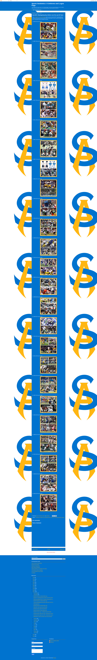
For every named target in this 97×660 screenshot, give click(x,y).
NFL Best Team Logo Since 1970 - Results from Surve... (44, 613)
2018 (34, 590)
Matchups (47, 517)
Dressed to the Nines (35, 564)
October (35, 618)
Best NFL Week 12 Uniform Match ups (40, 596)
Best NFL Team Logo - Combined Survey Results (42, 611)
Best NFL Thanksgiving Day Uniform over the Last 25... (43, 597)
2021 (34, 585)
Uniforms (62, 517)
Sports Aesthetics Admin (54, 640)
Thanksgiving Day (57, 517)
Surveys (52, 517)
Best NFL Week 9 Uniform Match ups (40, 610)
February (35, 631)
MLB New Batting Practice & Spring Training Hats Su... (43, 599)
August (35, 621)
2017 (34, 591)
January (35, 632)
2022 (34, 583)
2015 (34, 636)
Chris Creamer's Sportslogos (37, 563)
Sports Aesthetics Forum (37, 9)
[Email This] (52, 515)
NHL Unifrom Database (36, 567)
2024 (34, 580)
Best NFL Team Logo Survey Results (40, 608)
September (36, 620)
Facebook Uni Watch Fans (40, 517)
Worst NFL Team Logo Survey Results (40, 607)
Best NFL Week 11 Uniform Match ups (40, 600)
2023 (34, 582)
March (35, 629)
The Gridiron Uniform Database (37, 570)
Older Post (62, 549)
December (36, 593)
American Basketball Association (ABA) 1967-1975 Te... (44, 602)
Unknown (52, 642)
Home (48, 549)
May (34, 626)
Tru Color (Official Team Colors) (37, 571)
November (36, 594)
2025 (34, 579)
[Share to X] (54, 515)
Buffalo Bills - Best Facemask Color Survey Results (43, 616)
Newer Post (34, 549)
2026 (34, 577)
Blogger (54, 657)
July (34, 623)
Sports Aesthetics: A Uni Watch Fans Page (39, 568)
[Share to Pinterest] (56, 515)
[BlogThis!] (53, 515)
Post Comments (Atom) (51, 552)
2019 (34, 588)
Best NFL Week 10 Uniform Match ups (40, 605)
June (35, 624)
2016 (34, 634)
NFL (50, 517)
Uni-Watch (33, 572)
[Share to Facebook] (55, 515)
